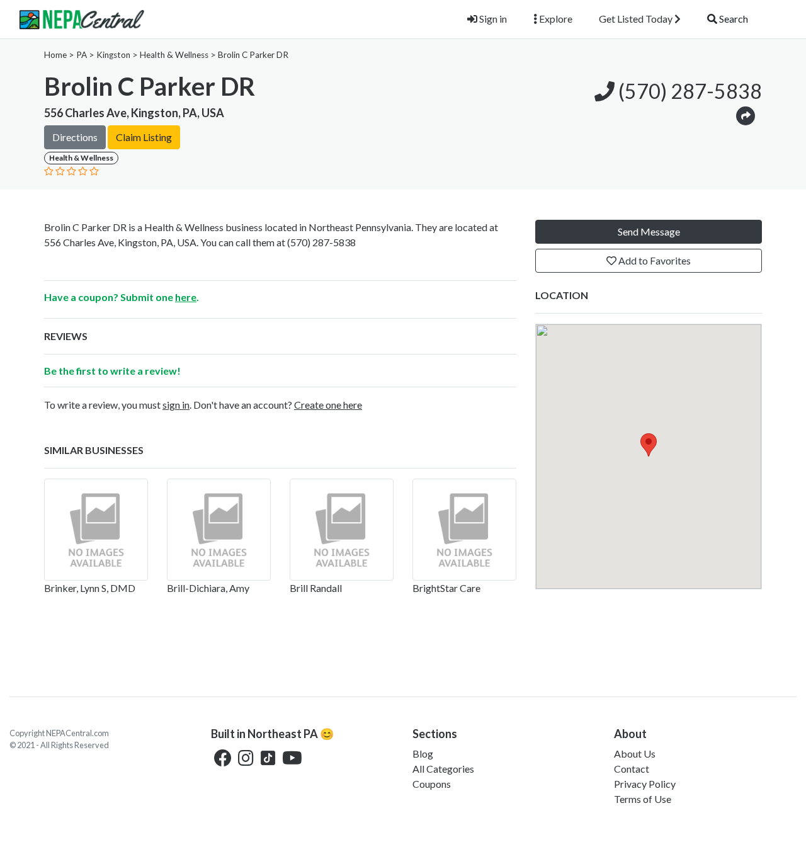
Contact (631, 769)
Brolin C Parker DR (253, 55)
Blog (422, 753)
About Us (635, 753)
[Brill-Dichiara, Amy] (218, 529)
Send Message (649, 231)
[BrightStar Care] (464, 529)
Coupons (431, 784)
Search (732, 19)
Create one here (328, 405)
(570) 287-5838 (688, 91)
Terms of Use (642, 799)
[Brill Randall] (341, 529)
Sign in (492, 19)
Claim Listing (144, 137)
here (185, 297)
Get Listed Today (636, 19)
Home (55, 55)
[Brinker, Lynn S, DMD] (96, 529)
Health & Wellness (174, 55)
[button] (745, 115)
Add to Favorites (653, 260)
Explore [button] (554, 19)
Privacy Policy (645, 784)
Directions (75, 137)
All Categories (443, 769)
